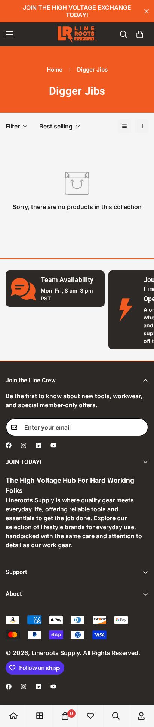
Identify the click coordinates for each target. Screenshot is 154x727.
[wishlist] (90, 716)
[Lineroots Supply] (77, 34)
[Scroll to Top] (140, 687)
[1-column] (124, 126)
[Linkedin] (38, 445)
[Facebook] (9, 445)
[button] (139, 34)
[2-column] (141, 126)
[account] (141, 716)
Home (54, 69)
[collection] (39, 716)
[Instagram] (24, 445)
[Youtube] (53, 445)
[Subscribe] (140, 427)
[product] (13, 715)
